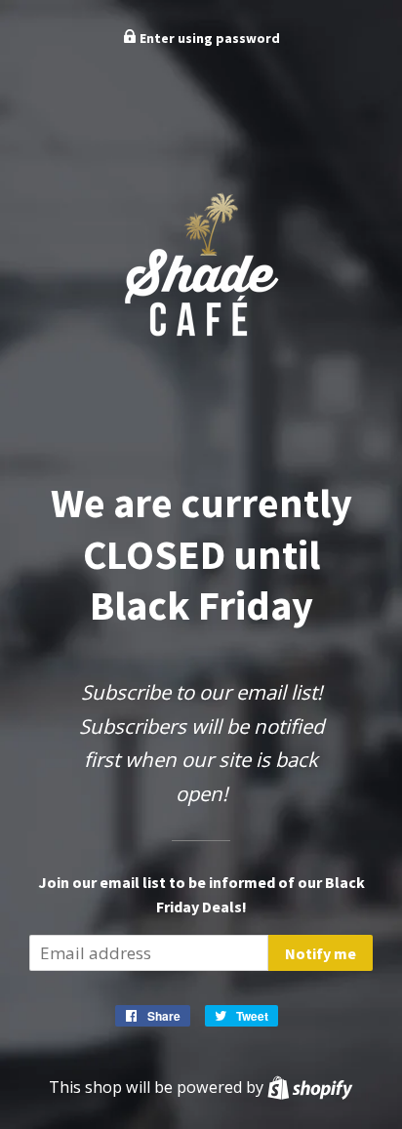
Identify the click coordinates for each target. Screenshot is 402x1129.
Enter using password (208, 38)
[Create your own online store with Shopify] (309, 1087)
